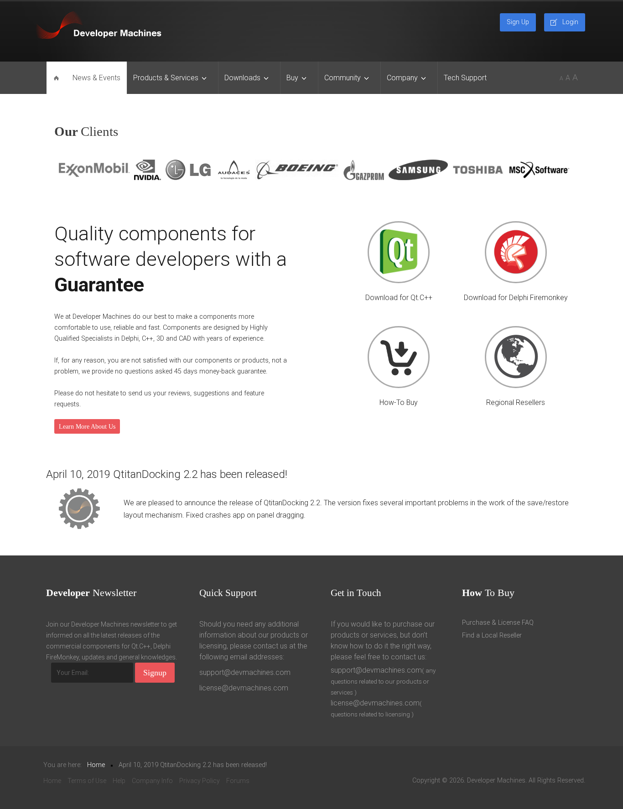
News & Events (96, 77)
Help (119, 780)
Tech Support (465, 77)
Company (402, 77)
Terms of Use (86, 780)
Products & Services (165, 77)
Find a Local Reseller (492, 635)
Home (52, 780)
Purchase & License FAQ (498, 623)
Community (342, 77)
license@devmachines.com (243, 688)
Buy (292, 77)
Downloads (242, 77)
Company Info (152, 780)
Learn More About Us (87, 426)
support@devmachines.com (245, 672)
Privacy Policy (199, 780)
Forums (237, 780)
